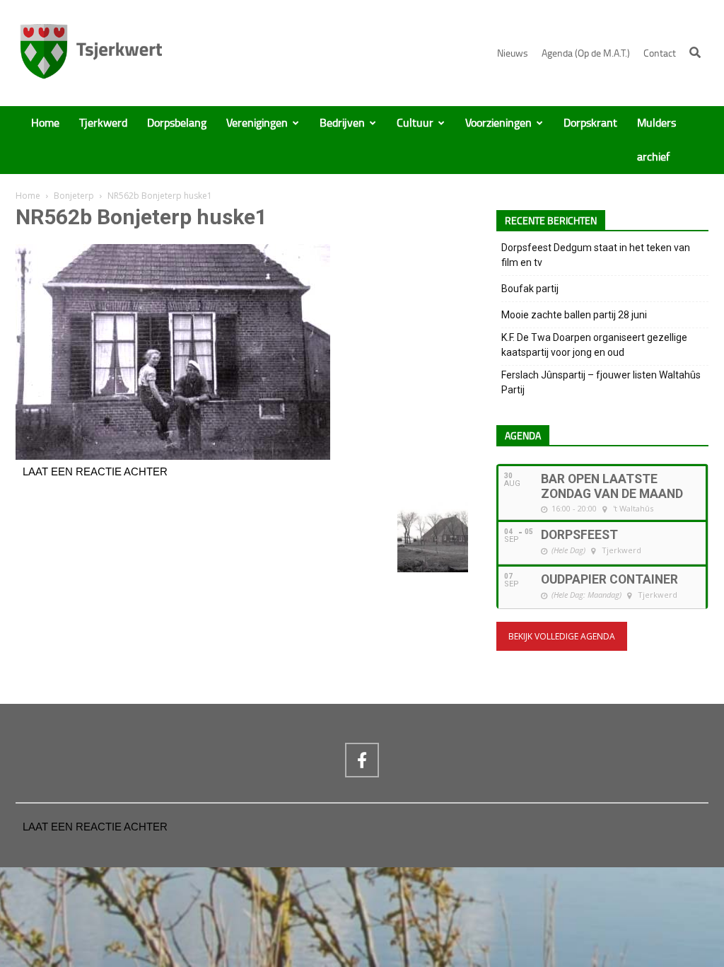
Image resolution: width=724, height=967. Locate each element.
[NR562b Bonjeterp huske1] (173, 456)
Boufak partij (530, 288)
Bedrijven (342, 123)
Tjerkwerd (103, 123)
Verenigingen (257, 123)
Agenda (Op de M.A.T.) (586, 53)
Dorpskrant (590, 123)
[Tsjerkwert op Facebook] (362, 759)
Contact (659, 53)
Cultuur (415, 123)
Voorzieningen (498, 123)
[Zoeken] (695, 52)
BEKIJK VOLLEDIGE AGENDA (561, 636)
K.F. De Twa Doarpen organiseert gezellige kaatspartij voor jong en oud (594, 345)
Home (45, 123)
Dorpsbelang (176, 123)
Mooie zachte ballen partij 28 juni (574, 314)
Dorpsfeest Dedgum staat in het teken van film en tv (595, 255)
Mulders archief (656, 140)
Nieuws (512, 53)
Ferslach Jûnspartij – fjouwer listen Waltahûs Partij (601, 382)
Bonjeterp (74, 196)
